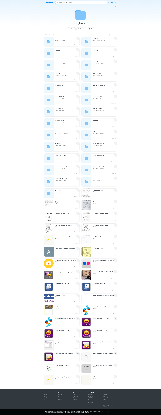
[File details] (86, 193)
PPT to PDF (90, 400)
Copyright (75, 397)
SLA (103, 402)
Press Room (46, 397)
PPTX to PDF (90, 396)
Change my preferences (84, 412)
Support (60, 394)
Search (45, 396)
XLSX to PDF (90, 402)
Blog (44, 399)
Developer (75, 399)
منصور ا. (81, 24)
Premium (45, 394)
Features (60, 399)
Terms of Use (105, 394)
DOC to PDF (90, 394)
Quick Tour (60, 397)
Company (75, 394)
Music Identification (106, 400)
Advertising (75, 396)
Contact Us (60, 400)
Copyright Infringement (107, 397)
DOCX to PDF (90, 397)
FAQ (59, 396)
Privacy (104, 396)
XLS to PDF (90, 399)
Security (104, 399)
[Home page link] (49, 2)
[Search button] (105, 2)
